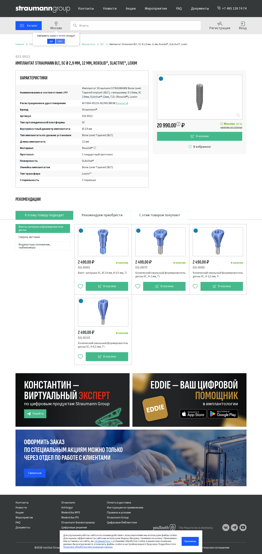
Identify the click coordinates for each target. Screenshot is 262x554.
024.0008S (199, 268)
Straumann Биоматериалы (78, 522)
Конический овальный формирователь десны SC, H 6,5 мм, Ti (103, 345)
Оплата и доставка (119, 503)
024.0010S (84, 338)
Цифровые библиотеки (122, 522)
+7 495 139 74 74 (234, 8)
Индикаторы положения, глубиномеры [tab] (34, 246)
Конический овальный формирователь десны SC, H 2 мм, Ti (160, 274)
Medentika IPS (70, 517)
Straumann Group (118, 517)
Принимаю (190, 541)
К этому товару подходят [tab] (44, 215)
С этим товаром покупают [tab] (159, 215)
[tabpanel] (131, 292)
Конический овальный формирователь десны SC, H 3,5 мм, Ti (218, 274)
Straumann (68, 503)
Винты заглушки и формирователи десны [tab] (41, 228)
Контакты (86, 8)
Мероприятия (156, 8)
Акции (131, 8)
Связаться (34, 473)
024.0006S (84, 268)
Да (51, 41)
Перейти (37, 414)
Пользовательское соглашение (209, 548)
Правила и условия (119, 512)
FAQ (179, 8)
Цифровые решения (74, 527)
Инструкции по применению (125, 508)
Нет (60, 41)
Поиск (75, 25)
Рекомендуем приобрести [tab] (102, 215)
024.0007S (141, 268)
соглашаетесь (102, 541)
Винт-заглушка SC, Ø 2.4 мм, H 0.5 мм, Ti (102, 273)
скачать (122, 103)
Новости (110, 8)
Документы (200, 8)
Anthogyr (67, 508)
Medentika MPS (70, 512)
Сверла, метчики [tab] (29, 237)
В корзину (202, 136)
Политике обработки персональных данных (87, 547)
